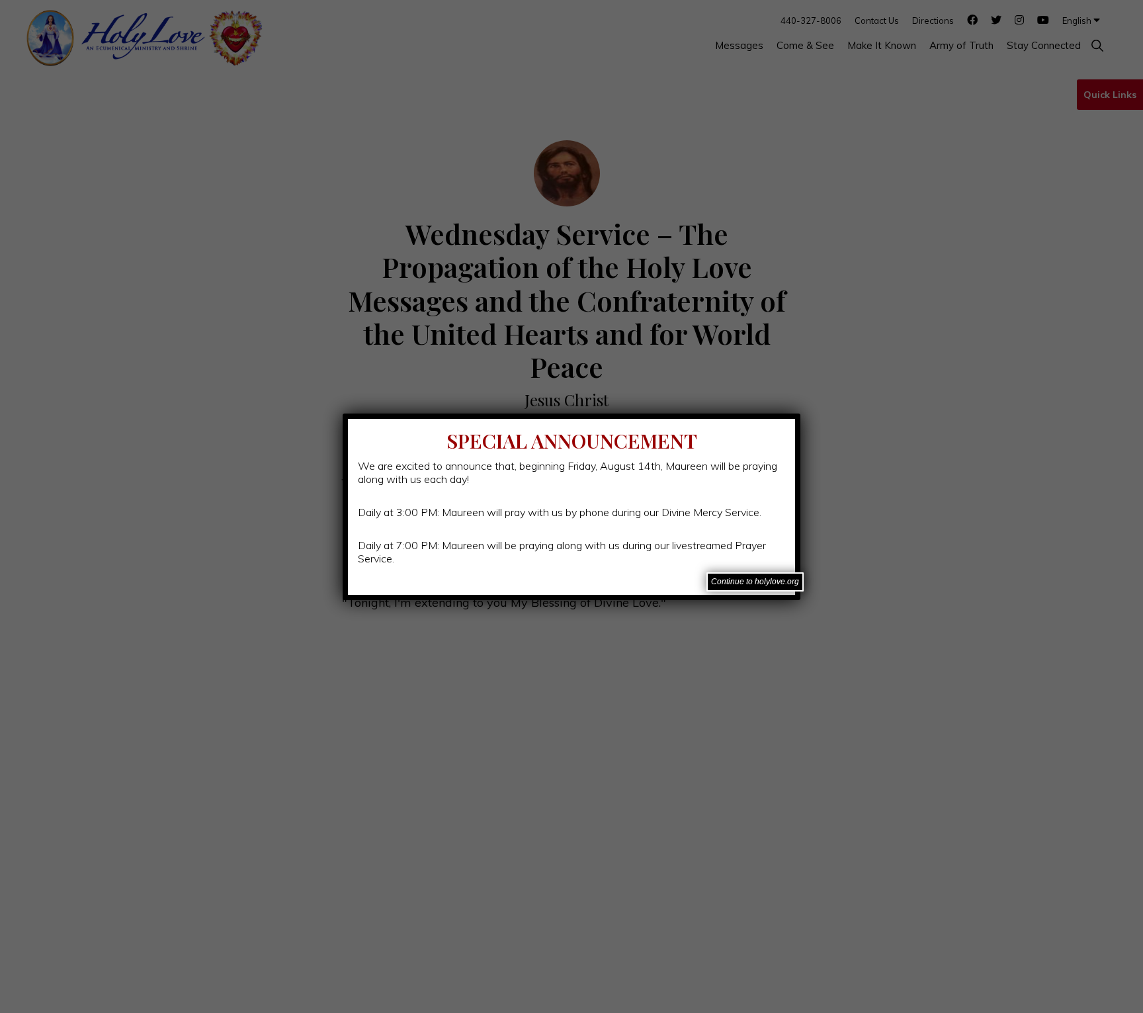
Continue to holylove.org (755, 581)
